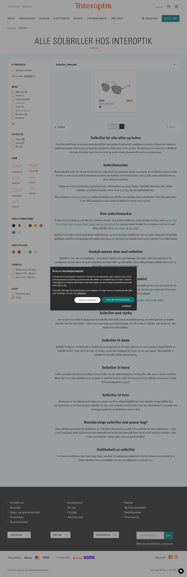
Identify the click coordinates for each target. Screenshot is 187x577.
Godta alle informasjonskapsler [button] (118, 299)
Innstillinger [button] (126, 306)
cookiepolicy (81, 293)
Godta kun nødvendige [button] (87, 300)
